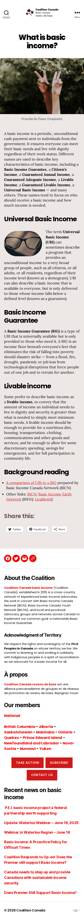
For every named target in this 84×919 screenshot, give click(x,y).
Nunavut (28, 748)
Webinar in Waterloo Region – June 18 (37, 832)
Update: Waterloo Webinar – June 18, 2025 (41, 823)
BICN (31, 494)
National (12, 715)
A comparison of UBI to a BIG (31, 482)
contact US (42, 775)
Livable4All (44, 499)
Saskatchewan (18, 732)
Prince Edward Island (42, 737)
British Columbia (19, 726)
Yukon (45, 748)
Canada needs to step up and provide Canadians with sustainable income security (37, 877)
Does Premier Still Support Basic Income (39, 892)
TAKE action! (27, 763)
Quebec (11, 737)
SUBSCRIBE (59, 763)
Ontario (65, 732)
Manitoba (45, 732)
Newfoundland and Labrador (31, 743)
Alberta (46, 726)
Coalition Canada (30, 910)
